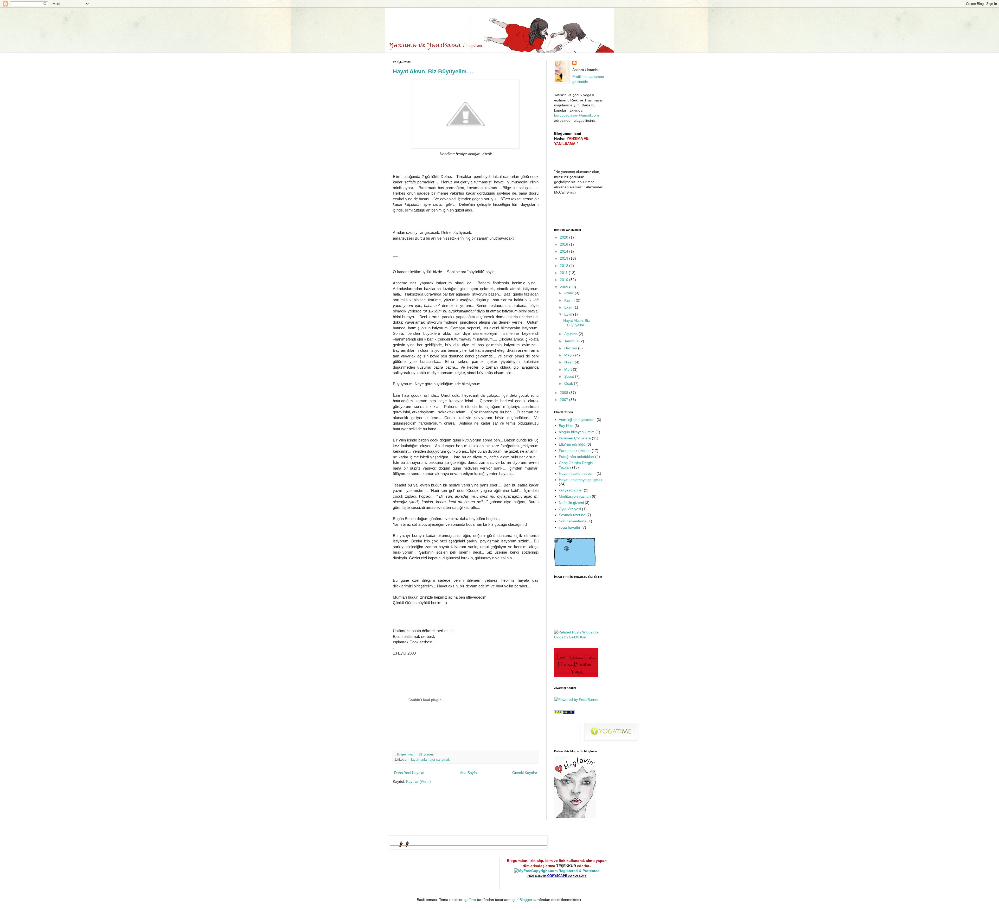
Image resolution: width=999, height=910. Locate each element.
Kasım (570, 300)
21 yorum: (427, 754)
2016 (564, 244)
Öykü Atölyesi (570, 509)
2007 (564, 400)
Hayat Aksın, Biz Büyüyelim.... (433, 71)
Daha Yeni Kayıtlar (409, 773)
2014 (564, 251)
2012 (564, 266)
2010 (564, 280)
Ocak (569, 383)
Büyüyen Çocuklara (575, 438)
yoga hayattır (569, 527)
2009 (564, 287)
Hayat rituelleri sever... (577, 473)
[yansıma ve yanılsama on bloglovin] (575, 817)
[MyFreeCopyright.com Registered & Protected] (557, 871)
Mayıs (569, 355)
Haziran (571, 348)
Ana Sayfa (468, 773)
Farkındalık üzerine (575, 450)
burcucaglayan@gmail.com (576, 115)
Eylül (568, 314)
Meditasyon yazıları (575, 496)
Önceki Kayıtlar (524, 773)
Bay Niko (566, 426)
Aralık (569, 293)
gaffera (470, 900)
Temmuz (571, 341)
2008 (564, 392)
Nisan (569, 362)
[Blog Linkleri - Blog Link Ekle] (564, 713)
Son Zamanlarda (572, 521)
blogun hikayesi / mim (576, 432)
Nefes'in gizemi (571, 503)
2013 (564, 258)
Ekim (568, 307)
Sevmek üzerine (572, 515)
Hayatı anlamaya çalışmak (429, 759)
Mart (568, 369)
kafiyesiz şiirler (571, 490)
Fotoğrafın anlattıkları (576, 456)
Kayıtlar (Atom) (418, 781)
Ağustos (571, 334)
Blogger (526, 900)
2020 (564, 237)
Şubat (569, 376)
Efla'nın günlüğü (572, 444)
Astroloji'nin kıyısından (577, 420)
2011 (564, 273)
